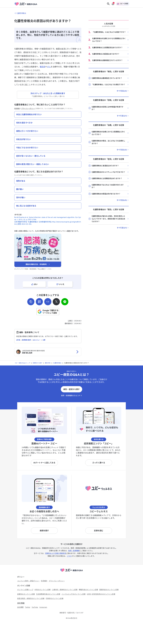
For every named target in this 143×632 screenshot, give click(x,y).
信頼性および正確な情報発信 (55, 553)
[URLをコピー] (30, 301)
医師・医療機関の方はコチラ (71, 395)
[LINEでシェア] (64, 301)
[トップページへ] (71, 572)
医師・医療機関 (73, 551)
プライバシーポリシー (28, 108)
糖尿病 (42, 67)
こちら (69, 556)
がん (49, 67)
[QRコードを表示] (39, 301)
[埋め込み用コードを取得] (47, 301)
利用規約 (17, 108)
